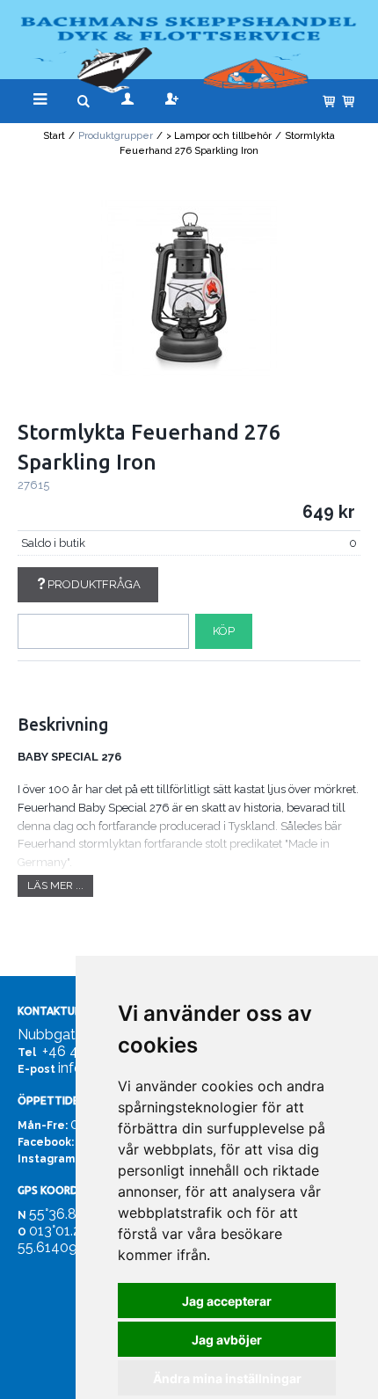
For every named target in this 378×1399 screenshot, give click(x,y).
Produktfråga (94, 584)
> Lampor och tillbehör (219, 136)
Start (54, 136)
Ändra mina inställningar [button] (227, 1378)
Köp (224, 631)
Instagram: (47, 1159)
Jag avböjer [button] (227, 1339)
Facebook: (46, 1142)
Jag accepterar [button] (227, 1300)
